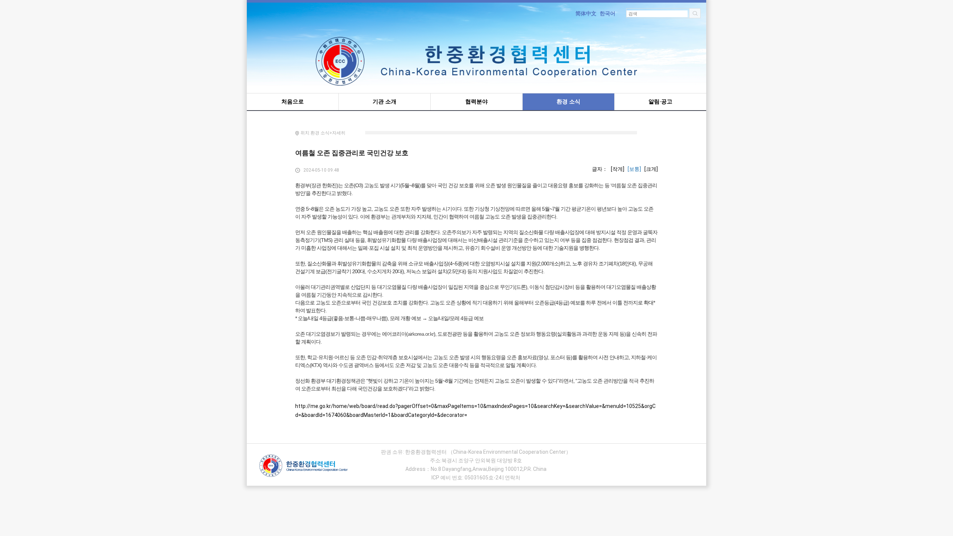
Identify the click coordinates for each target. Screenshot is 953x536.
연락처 (512, 478)
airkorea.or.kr (421, 334)
